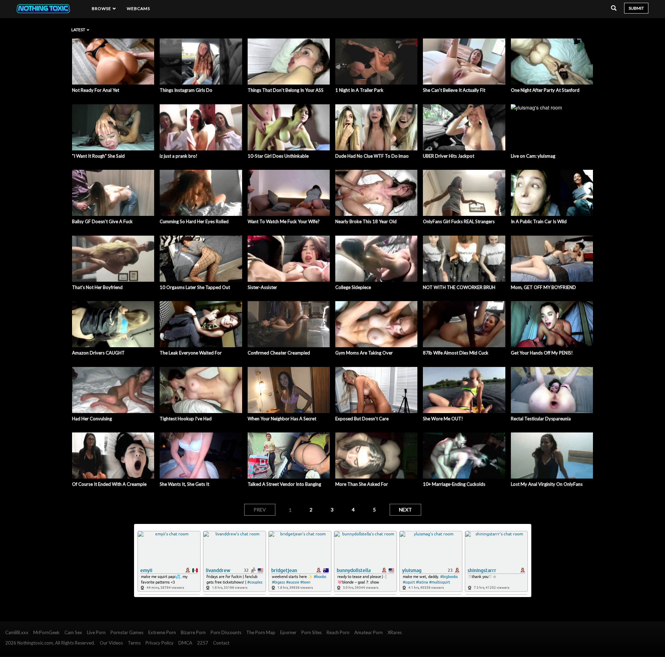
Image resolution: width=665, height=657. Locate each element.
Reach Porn (338, 632)
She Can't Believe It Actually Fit (454, 90)
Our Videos (111, 643)
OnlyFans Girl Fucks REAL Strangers (459, 221)
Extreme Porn (162, 632)
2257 (202, 643)
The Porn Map (260, 632)
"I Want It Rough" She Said (98, 156)
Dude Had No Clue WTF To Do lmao (372, 156)
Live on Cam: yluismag (533, 156)
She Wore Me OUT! (443, 418)
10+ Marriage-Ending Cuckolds (454, 484)
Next (405, 510)
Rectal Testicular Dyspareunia (541, 418)
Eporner (288, 632)
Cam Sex (73, 632)
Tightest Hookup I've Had (186, 418)
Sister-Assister (262, 287)
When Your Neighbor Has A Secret (282, 418)
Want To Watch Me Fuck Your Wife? (284, 221)
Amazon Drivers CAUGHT (98, 352)
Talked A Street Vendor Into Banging (284, 484)
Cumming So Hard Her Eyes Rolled (194, 221)
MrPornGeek (46, 632)
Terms (134, 643)
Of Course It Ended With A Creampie (109, 484)
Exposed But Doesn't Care (362, 418)
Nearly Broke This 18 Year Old (366, 221)
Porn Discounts (226, 632)
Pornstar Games (126, 632)
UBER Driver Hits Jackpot (448, 156)
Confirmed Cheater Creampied (279, 352)
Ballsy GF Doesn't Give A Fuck (102, 221)
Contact (221, 643)
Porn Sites (311, 632)
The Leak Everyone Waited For (191, 352)
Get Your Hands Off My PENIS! (542, 352)
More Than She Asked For (361, 484)
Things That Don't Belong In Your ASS (285, 90)
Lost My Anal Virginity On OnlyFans (547, 484)
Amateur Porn (368, 632)
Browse (102, 8)
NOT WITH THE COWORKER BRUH (459, 287)
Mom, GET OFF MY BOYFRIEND (543, 287)
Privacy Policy (159, 643)
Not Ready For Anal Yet (95, 90)
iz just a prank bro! (178, 156)
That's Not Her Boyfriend (97, 287)
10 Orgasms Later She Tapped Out (195, 287)
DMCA (185, 643)
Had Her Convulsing (92, 418)
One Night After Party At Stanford (545, 90)
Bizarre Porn (193, 632)
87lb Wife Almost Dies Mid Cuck (455, 352)
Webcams (138, 8)
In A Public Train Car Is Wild (539, 221)
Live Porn (96, 632)
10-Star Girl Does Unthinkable (278, 156)
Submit (636, 8)
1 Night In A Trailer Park (359, 90)
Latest (78, 29)
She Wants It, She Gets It (184, 484)
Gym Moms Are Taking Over (364, 352)
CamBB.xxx (16, 632)
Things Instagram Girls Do (186, 90)
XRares (395, 632)
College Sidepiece (353, 287)
